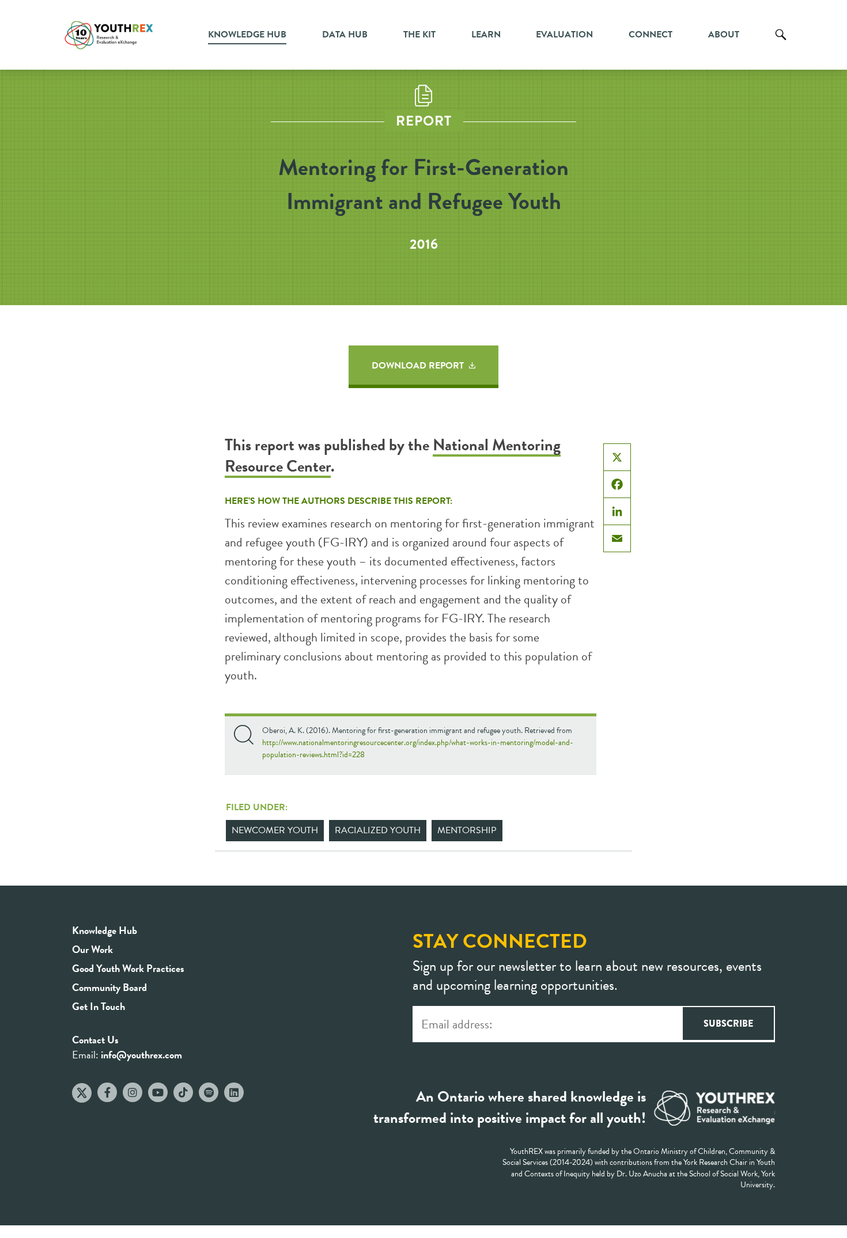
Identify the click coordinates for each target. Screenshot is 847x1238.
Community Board (109, 987)
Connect (650, 34)
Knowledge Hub (247, 34)
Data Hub (345, 34)
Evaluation (564, 34)
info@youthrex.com (141, 1054)
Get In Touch (98, 1006)
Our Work (92, 949)
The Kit (419, 34)
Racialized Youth (378, 830)
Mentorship (467, 830)
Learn (486, 34)
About (723, 34)
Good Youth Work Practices (128, 968)
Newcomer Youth (275, 830)
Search (780, 43)
